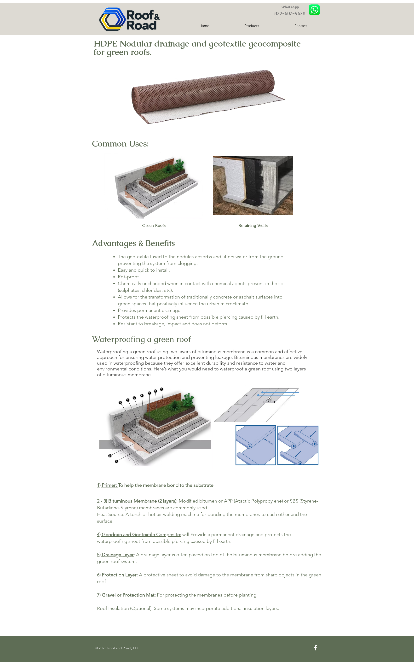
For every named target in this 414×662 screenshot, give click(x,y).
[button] (252, 26)
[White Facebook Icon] (315, 647)
